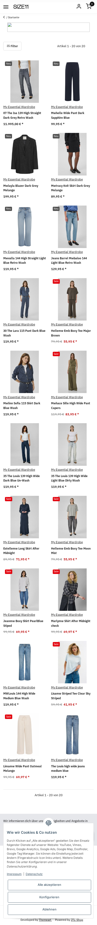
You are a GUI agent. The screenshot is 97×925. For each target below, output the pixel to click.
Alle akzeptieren (49, 885)
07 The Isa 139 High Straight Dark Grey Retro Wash (22, 115)
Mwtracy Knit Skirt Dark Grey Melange (70, 188)
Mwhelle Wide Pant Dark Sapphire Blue (67, 115)
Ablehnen (49, 909)
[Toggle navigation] (5, 6)
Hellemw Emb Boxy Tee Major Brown (71, 333)
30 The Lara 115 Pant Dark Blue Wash (24, 333)
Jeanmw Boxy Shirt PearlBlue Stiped (23, 623)
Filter (14, 46)
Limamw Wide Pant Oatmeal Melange (22, 768)
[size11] (20, 6)
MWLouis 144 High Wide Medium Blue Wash (19, 696)
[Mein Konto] (79, 6)
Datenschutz (34, 874)
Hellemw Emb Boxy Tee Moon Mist (71, 551)
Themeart (45, 919)
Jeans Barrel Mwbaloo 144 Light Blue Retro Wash (69, 260)
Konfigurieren (49, 897)
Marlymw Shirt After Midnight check (70, 623)
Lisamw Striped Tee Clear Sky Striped (70, 696)
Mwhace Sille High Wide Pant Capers (70, 405)
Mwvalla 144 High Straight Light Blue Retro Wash (24, 260)
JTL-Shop (77, 919)
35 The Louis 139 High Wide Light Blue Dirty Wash (69, 478)
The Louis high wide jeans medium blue (68, 768)
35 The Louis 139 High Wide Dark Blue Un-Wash (21, 478)
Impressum (14, 874)
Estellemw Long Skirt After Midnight (21, 551)
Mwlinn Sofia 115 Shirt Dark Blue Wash (21, 405)
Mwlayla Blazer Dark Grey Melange (20, 188)
